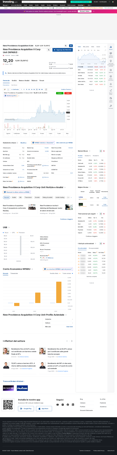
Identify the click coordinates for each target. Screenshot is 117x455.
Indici (79, 46)
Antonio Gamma (24, 356)
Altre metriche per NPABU (64, 142)
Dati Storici (14, 85)
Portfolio (82, 406)
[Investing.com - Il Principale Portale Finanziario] (10, 2)
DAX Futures (81, 72)
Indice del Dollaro (82, 81)
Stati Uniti (69, 326)
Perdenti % (96, 155)
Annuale (5, 273)
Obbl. (92, 46)
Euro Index (81, 84)
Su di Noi (102, 399)
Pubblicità (103, 403)
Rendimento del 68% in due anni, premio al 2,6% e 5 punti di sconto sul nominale (60, 365)
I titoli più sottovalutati (86, 243)
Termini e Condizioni (84, 450)
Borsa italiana (27, 8)
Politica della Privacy (98, 450)
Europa (80, 8)
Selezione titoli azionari (16, 8)
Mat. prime (86, 46)
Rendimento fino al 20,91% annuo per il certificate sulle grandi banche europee (60, 351)
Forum (42, 80)
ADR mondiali (59, 8)
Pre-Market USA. (36, 8)
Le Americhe (74, 8)
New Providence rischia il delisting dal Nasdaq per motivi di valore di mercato (51, 208)
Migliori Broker (83, 187)
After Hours (44, 8)
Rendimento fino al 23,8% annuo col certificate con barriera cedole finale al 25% (23, 351)
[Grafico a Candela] (5, 89)
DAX (79, 69)
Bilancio (34, 80)
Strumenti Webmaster (86, 410)
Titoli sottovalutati (108, 8)
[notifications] (109, 2)
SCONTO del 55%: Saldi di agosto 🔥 (81, 1)
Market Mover (83, 151)
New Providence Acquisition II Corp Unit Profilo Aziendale (33, 314)
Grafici (14, 80)
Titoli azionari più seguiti (87, 214)
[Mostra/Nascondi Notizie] (46, 89)
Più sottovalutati (82, 248)
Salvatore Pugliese (27, 368)
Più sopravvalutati (93, 248)
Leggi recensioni (105, 197)
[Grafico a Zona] (8, 89)
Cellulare (82, 403)
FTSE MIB (80, 67)
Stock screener (71, 5)
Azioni (5, 8)
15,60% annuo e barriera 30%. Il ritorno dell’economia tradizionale (23, 364)
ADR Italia (66, 8)
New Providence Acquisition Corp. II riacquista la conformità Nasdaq (14, 208)
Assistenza (103, 406)
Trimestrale (14, 273)
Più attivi (80, 155)
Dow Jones (81, 78)
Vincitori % (88, 155)
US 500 (80, 75)
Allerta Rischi (110, 450)
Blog (81, 399)
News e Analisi (24, 80)
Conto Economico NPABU (16, 269)
